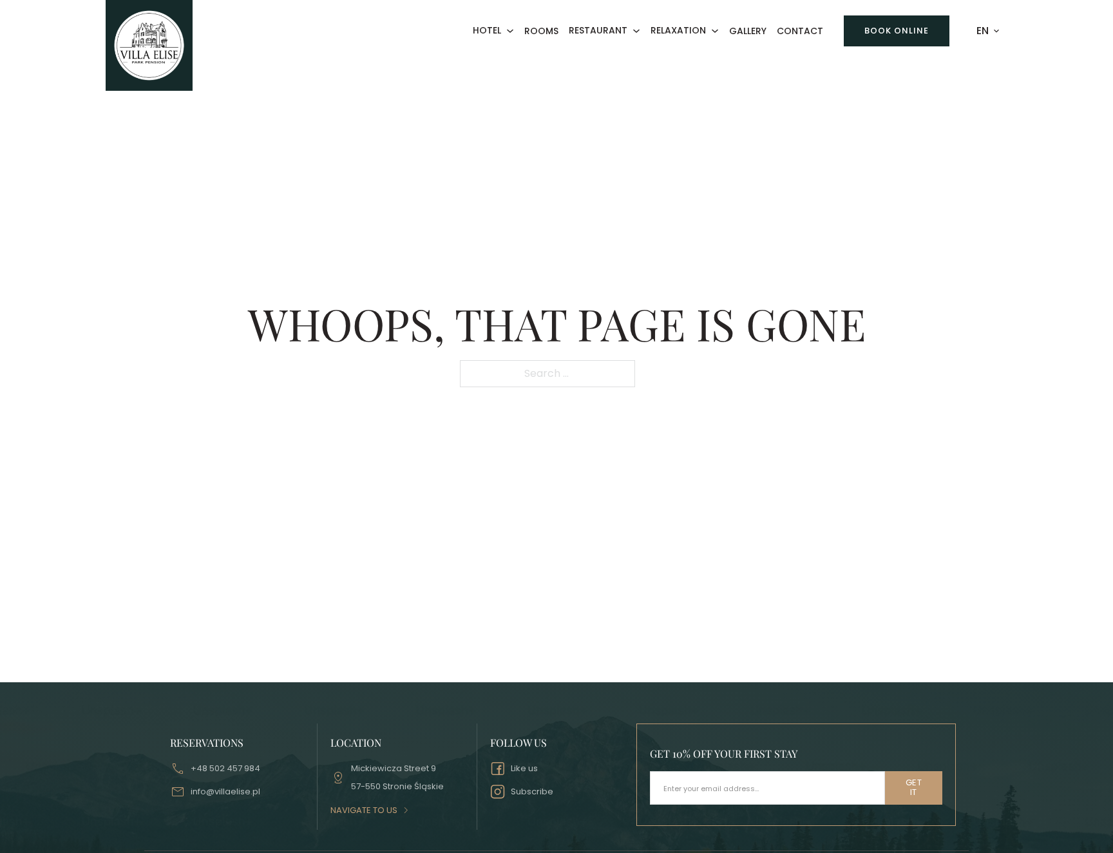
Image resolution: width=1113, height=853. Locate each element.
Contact (800, 31)
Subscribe (532, 791)
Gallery (747, 31)
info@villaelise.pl (225, 791)
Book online (896, 30)
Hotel (487, 31)
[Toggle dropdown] (510, 31)
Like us (524, 768)
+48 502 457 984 (225, 768)
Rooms (541, 31)
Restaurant (598, 31)
